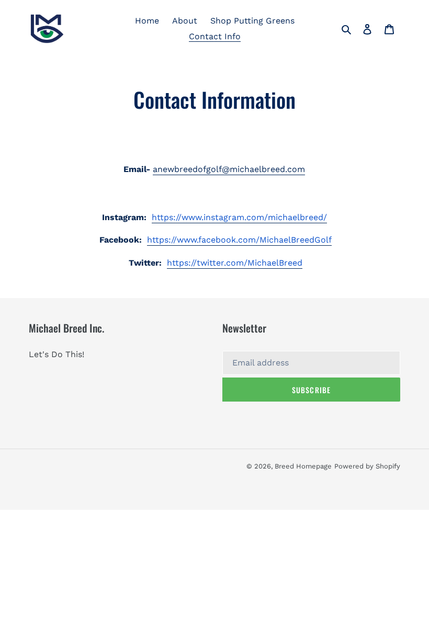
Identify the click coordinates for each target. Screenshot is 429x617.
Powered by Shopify (367, 466)
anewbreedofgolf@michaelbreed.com (229, 169)
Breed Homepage (303, 466)
